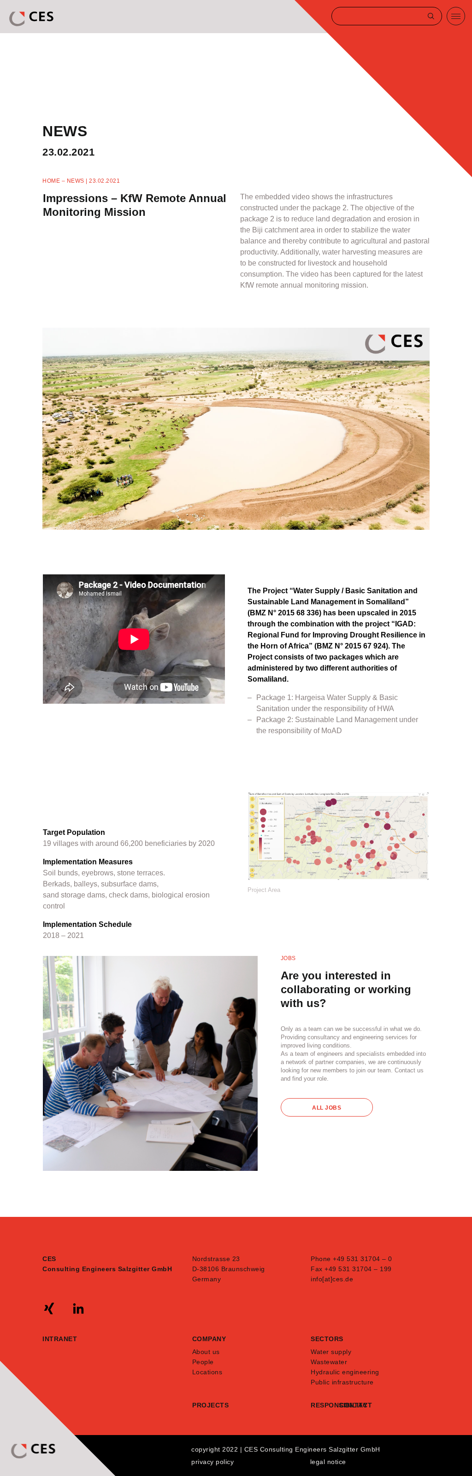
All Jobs (326, 1108)
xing (49, 1308)
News (75, 181)
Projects (210, 1405)
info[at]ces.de (332, 1279)
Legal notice (328, 1461)
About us (206, 1351)
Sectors (327, 1339)
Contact (353, 1405)
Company (209, 1339)
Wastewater (329, 1362)
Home (51, 181)
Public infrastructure (342, 1382)
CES (32, 19)
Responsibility (325, 1405)
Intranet (59, 1339)
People (203, 1362)
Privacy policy (212, 1461)
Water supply (331, 1351)
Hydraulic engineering (345, 1372)
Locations (207, 1372)
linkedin (78, 1308)
